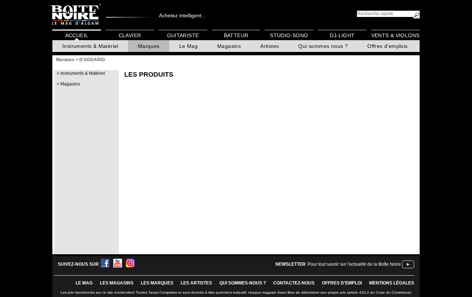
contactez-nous (294, 283)
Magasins (229, 46)
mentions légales (391, 283)
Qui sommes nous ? (323, 46)
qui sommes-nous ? (242, 283)
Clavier (130, 35)
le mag (84, 283)
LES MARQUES (157, 283)
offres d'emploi (342, 283)
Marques (149, 46)
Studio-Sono (289, 35)
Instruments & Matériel (90, 46)
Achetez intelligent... (182, 15)
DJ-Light (342, 35)
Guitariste (183, 35)
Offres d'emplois (387, 46)
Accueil (76, 35)
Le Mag (188, 46)
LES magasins (116, 283)
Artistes (269, 46)
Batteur (236, 35)
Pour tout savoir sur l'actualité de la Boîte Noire (354, 264)
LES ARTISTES (196, 283)
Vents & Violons (395, 35)
